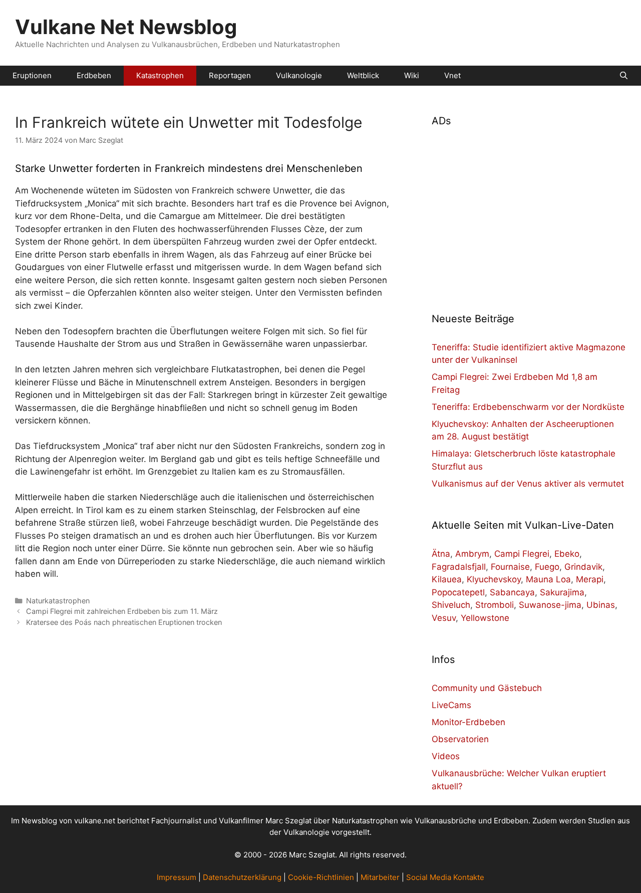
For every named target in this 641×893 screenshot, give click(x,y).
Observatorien (460, 739)
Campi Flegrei (521, 554)
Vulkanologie (299, 75)
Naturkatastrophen (58, 600)
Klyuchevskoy (494, 579)
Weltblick (363, 75)
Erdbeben (94, 75)
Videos (446, 756)
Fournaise (510, 567)
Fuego (547, 567)
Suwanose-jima (550, 605)
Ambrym (472, 554)
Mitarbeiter (380, 877)
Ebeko (566, 554)
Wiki (411, 75)
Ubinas (600, 605)
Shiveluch (451, 605)
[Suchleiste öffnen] (623, 76)
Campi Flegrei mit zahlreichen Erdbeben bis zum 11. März (122, 611)
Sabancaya (512, 592)
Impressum (176, 877)
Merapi (589, 579)
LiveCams (451, 705)
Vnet (452, 75)
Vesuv (444, 618)
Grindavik (583, 567)
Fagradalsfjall (459, 567)
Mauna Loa (548, 579)
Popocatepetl (458, 592)
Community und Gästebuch (487, 688)
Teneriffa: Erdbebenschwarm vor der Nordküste (528, 407)
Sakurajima (562, 592)
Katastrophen (160, 75)
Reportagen (230, 75)
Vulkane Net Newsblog (126, 27)
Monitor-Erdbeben (468, 722)
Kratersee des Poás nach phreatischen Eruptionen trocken (124, 622)
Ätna (441, 554)
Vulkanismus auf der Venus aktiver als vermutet (528, 484)
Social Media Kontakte (445, 877)
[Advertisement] (529, 213)
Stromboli (494, 605)
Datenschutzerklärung (242, 877)
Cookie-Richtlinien (321, 877)
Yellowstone (485, 618)
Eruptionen (32, 75)
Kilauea (447, 579)
